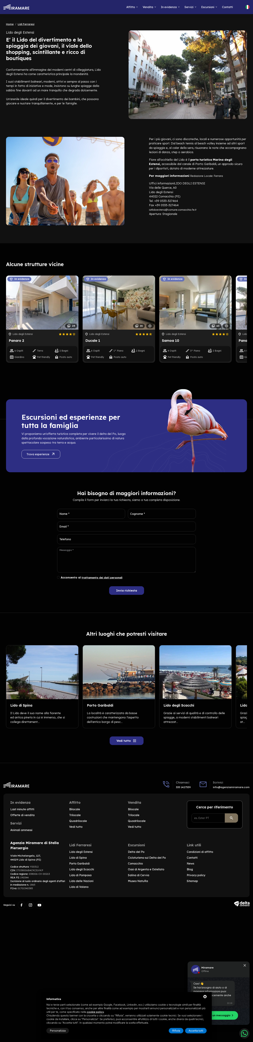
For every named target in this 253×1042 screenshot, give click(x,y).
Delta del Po (136, 852)
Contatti (227, 7)
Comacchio (135, 863)
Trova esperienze (41, 454)
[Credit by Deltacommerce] (242, 903)
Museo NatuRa (138, 881)
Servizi (189, 7)
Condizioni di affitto (200, 852)
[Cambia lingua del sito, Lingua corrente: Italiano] (247, 7)
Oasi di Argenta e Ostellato (146, 869)
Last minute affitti (22, 809)
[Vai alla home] (16, 7)
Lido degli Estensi (81, 852)
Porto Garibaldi (79, 863)
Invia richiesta (126, 590)
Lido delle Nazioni (81, 881)
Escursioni (207, 7)
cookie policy (95, 1012)
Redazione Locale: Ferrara (206, 176)
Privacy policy (196, 875)
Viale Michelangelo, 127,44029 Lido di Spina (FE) (25, 857)
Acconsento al (91, 577)
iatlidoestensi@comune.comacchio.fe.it (172, 209)
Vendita (148, 7)
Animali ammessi (21, 830)
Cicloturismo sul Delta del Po (147, 857)
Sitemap (192, 881)
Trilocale (75, 815)
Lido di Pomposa (80, 875)
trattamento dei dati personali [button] (102, 577)
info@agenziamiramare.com (231, 787)
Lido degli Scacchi (81, 869)
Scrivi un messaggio (219, 1015)
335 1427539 (183, 787)
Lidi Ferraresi (26, 24)
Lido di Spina (78, 857)
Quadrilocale (78, 821)
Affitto (130, 7)
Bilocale (74, 809)
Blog (190, 869)
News (190, 863)
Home (10, 24)
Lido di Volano (78, 887)
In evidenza (169, 7)
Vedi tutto (127, 740)
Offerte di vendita (22, 815)
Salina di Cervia (138, 875)
